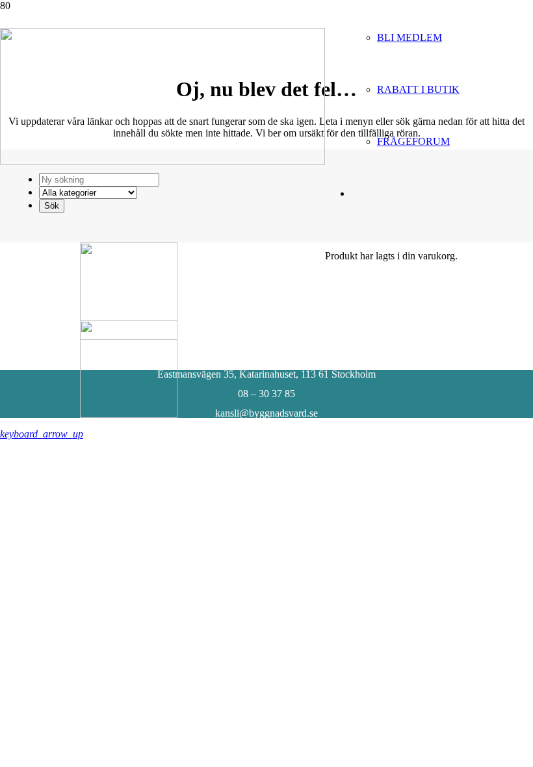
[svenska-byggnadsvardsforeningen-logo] (162, 161)
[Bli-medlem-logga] (128, 414)
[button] (41, 433)
